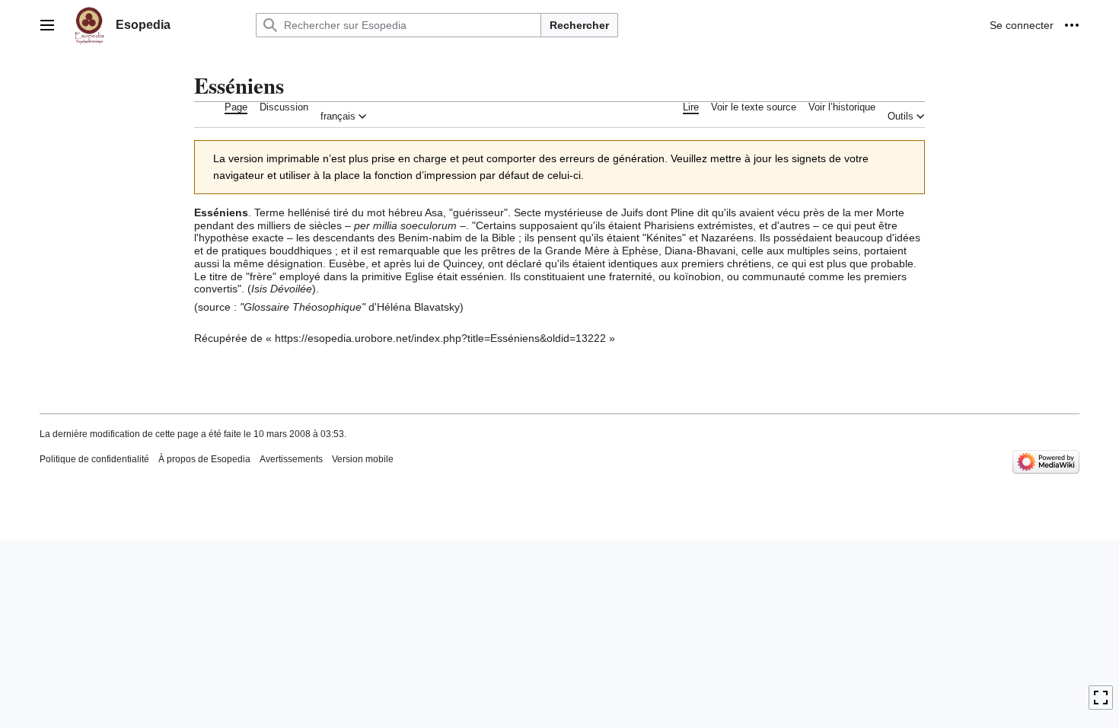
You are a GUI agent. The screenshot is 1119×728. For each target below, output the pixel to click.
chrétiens (749, 263)
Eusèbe (347, 263)
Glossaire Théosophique (303, 307)
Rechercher (579, 25)
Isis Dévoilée (281, 289)
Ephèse (640, 250)
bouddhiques (300, 250)
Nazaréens (727, 237)
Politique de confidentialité (94, 459)
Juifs (632, 212)
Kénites (664, 237)
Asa (434, 212)
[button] (47, 25)
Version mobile (363, 459)
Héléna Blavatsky (418, 307)
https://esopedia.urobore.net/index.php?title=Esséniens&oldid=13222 (440, 338)
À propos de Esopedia (204, 459)
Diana (679, 250)
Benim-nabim (430, 237)
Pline (682, 212)
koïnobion (697, 276)
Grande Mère (577, 250)
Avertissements (291, 459)
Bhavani (716, 250)
